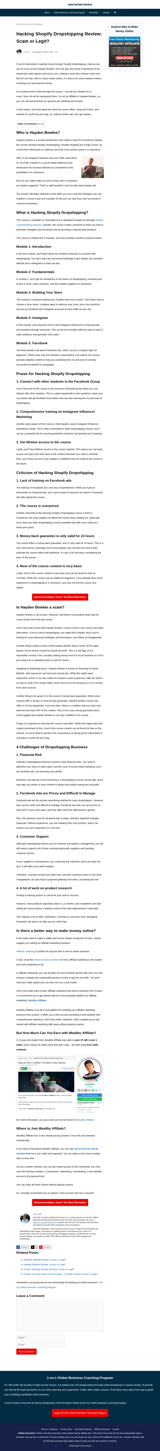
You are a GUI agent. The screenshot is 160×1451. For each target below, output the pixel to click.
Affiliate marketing (25, 951)
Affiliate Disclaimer (102, 1429)
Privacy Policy (66, 1429)
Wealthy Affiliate (85, 1119)
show (40, 124)
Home (19, 24)
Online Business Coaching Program (69, 13)
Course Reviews (34, 24)
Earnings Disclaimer (83, 1429)
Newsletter (93, 13)
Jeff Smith (26, 52)
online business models (46, 959)
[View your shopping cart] (115, 12)
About (46, 13)
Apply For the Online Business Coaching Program (80, 1413)
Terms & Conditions (49, 1429)
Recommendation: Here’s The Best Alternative (60, 597)
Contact (106, 13)
